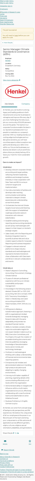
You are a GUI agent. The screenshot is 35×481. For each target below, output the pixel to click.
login (16, 35)
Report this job (9, 450)
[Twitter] (16, 433)
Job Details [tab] (9, 104)
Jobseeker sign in (6, 6)
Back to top (4, 454)
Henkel (7, 60)
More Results (8, 42)
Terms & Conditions (7, 461)
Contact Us (4, 459)
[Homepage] (10, 12)
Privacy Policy (5, 463)
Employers (4, 9)
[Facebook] (13, 433)
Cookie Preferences (7, 467)
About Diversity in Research (10, 457)
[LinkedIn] (18, 433)
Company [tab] (26, 104)
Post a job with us (6, 465)
